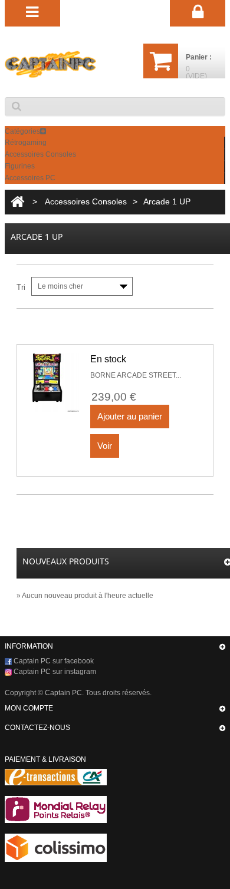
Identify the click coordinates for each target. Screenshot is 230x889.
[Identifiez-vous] (197, 12)
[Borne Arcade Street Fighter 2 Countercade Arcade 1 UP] (55, 382)
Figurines (20, 166)
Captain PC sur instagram (54, 671)
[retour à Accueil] (17, 201)
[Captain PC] (50, 64)
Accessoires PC (30, 178)
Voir (104, 446)
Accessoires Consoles (40, 154)
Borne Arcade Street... (135, 375)
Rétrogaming (26, 142)
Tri (21, 287)
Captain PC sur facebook (53, 661)
